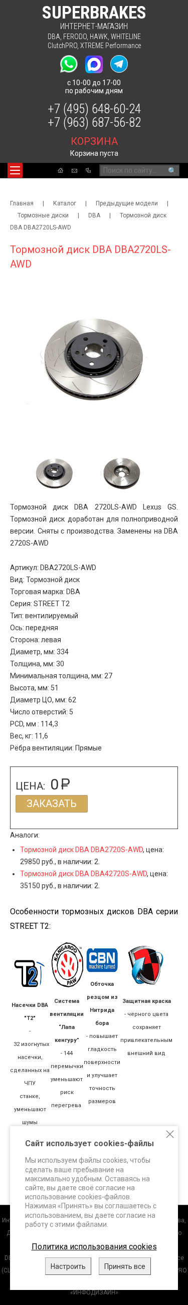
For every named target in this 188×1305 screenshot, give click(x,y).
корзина (94, 141)
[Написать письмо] (74, 171)
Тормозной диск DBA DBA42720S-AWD (83, 874)
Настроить (68, 1266)
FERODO (75, 37)
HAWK (99, 37)
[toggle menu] (15, 170)
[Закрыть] (170, 1134)
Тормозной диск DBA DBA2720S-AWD (81, 850)
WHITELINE (126, 37)
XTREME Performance (110, 46)
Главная (22, 203)
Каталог (64, 203)
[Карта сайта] (88, 170)
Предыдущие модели (127, 203)
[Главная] (60, 170)
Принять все (124, 1266)
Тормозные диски (43, 215)
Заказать (52, 804)
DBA (54, 37)
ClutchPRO (62, 46)
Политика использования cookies (94, 1246)
